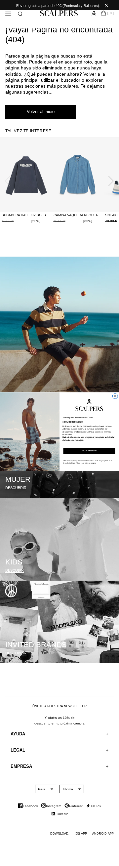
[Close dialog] (115, 396)
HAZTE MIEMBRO (89, 451)
